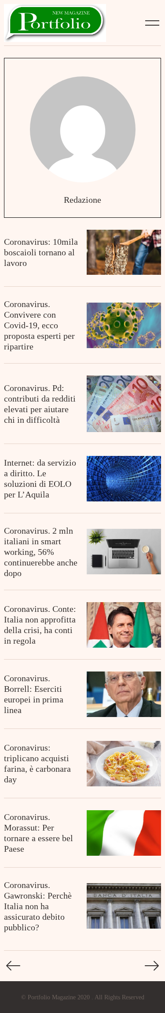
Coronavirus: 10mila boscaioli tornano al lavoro (41, 252)
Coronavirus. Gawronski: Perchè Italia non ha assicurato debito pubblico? (38, 906)
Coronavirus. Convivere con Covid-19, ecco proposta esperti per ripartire (39, 325)
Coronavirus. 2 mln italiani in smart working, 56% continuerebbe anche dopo (40, 552)
